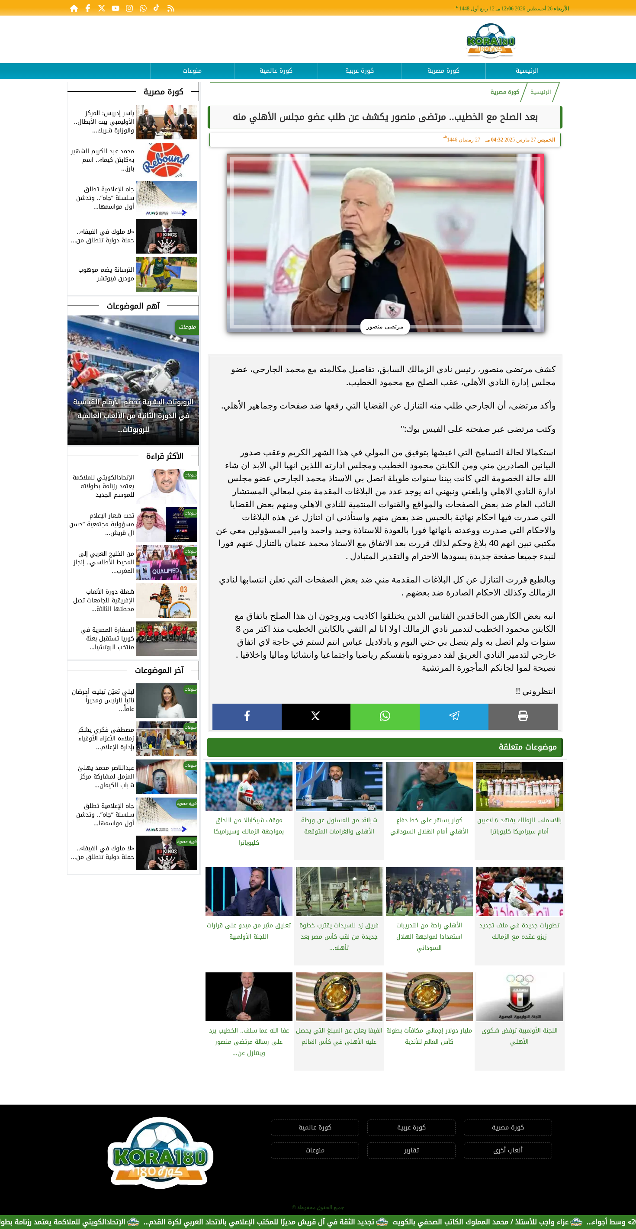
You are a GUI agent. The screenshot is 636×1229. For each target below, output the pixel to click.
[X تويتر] (102, 8)
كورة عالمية (276, 71)
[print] (523, 717)
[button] (74, 427)
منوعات (192, 71)
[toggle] (108, 64)
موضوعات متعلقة (528, 747)
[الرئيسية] (74, 8)
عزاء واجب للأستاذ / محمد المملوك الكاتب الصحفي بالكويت (525, 1222)
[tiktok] (157, 8)
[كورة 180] (491, 41)
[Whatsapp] (143, 8)
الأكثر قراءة (164, 456)
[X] (316, 717)
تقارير (411, 1150)
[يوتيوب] (115, 8)
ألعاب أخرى (508, 1150)
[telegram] (454, 717)
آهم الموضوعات (133, 306)
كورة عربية (359, 71)
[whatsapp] (385, 717)
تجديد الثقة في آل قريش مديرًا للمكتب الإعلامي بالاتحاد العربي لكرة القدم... (304, 1222)
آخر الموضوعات (159, 670)
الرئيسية (527, 71)
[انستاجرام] (129, 8)
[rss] (171, 8)
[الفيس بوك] (88, 8)
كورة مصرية (443, 71)
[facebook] (247, 717)
